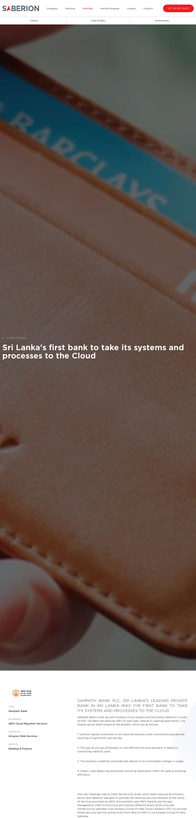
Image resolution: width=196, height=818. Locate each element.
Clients (34, 20)
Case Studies (98, 20)
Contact (148, 8)
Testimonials (162, 20)
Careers (131, 8)
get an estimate (178, 8)
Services (70, 8)
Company (52, 8)
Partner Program (110, 8)
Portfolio (88, 8)
